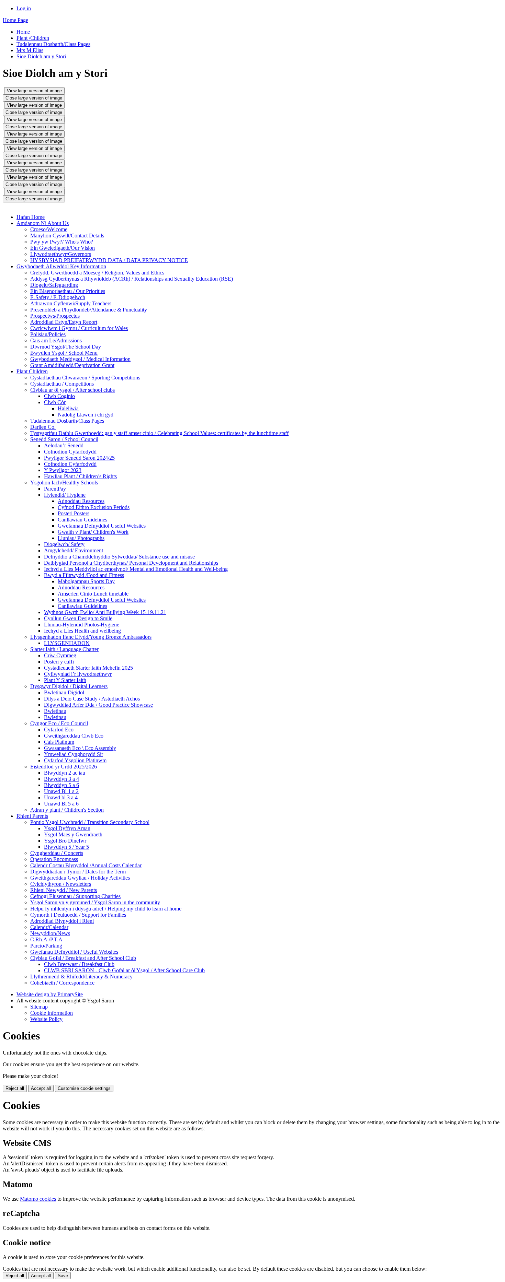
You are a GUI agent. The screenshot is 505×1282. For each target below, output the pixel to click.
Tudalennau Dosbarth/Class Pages (53, 44)
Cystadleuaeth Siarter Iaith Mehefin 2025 (88, 668)
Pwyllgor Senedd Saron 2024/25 (79, 458)
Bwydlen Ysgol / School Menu (64, 353)
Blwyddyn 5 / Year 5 (66, 847)
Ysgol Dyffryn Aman (67, 828)
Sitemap (39, 1007)
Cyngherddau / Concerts (56, 853)
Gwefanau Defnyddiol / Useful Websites (74, 952)
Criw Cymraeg (60, 655)
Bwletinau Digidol (64, 692)
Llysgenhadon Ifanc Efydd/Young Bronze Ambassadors (91, 637)
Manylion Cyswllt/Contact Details (67, 235)
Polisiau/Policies (48, 334)
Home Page (15, 20)
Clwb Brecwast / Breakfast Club (79, 964)
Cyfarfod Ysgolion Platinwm (75, 760)
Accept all (41, 1088)
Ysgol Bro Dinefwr (65, 841)
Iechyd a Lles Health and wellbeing (82, 631)
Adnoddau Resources (81, 501)
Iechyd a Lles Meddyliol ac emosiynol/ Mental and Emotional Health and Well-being (136, 569)
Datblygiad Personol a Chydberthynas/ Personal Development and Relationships (131, 563)
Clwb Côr (55, 402)
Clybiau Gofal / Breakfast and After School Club (83, 958)
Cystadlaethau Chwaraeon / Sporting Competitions (85, 377)
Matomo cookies (38, 1199)
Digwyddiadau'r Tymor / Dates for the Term (78, 871)
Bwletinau (55, 711)
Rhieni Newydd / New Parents (63, 890)
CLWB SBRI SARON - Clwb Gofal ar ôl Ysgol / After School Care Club (124, 970)
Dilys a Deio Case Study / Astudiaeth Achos (92, 699)
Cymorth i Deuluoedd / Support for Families (78, 915)
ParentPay (55, 489)
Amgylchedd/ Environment (73, 550)
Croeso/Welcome (48, 229)
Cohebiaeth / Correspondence (62, 983)
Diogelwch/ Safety (64, 544)
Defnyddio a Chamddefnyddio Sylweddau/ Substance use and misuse (119, 557)
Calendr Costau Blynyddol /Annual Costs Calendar (86, 865)
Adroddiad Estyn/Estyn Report (63, 322)
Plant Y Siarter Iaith (65, 680)
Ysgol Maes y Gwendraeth (73, 834)
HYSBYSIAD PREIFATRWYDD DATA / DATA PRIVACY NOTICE (109, 260)
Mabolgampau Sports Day (86, 581)
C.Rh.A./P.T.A (46, 939)
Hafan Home (30, 217)
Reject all (14, 1088)
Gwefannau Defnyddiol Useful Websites (102, 526)
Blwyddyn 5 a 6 (61, 785)
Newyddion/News (50, 933)
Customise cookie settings (84, 1088)
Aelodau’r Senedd (63, 445)
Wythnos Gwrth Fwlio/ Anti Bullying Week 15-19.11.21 (105, 612)
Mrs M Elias (29, 50)
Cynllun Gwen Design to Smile (78, 618)
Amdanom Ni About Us (42, 223)
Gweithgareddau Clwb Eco (73, 736)
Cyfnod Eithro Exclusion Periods (94, 507)
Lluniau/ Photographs (81, 538)
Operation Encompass (54, 859)
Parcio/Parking (46, 946)
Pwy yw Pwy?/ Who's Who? (61, 242)
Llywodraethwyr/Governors (60, 254)
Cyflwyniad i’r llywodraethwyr (78, 674)
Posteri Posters (73, 513)
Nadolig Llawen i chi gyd (85, 414)
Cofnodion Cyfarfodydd (70, 452)
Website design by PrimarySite (49, 994)
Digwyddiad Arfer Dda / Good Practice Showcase (98, 705)
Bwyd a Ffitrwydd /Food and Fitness (84, 575)
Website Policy (46, 1019)
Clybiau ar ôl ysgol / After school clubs (72, 390)
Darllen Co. (43, 427)
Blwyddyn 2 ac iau (64, 773)
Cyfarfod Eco (59, 729)
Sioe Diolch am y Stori (41, 56)
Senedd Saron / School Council (64, 439)
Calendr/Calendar (49, 927)
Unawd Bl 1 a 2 (61, 791)
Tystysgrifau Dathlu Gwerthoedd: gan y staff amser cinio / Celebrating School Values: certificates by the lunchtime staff (159, 433)
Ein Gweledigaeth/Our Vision (62, 248)
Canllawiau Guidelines (82, 519)
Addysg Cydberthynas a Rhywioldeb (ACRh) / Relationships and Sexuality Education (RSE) (131, 279)
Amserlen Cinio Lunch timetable (93, 594)
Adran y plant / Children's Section (67, 810)
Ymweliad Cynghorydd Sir (73, 754)
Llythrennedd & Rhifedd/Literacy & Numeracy (81, 976)
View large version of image (34, 90)
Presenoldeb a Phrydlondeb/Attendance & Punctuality (88, 310)
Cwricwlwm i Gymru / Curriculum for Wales (79, 328)
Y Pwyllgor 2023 (62, 470)
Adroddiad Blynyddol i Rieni (62, 921)
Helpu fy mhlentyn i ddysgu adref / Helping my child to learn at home (105, 908)
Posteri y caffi (59, 661)
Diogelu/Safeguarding (54, 285)
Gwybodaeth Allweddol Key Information (61, 266)
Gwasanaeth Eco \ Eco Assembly (80, 748)
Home (23, 32)
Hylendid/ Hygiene (65, 495)
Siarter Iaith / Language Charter (64, 649)
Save (63, 1275)
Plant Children (32, 371)
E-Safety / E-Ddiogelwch (57, 297)
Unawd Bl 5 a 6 (61, 804)
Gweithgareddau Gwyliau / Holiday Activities (80, 878)
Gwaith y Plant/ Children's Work (93, 532)
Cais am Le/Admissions (56, 340)
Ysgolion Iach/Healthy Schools (64, 482)
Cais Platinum (59, 742)
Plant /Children (32, 38)
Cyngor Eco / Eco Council (59, 723)
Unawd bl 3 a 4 (61, 797)
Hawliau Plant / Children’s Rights (80, 476)
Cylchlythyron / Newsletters (60, 884)
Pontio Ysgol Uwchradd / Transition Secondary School (89, 822)
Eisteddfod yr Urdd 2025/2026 (63, 766)
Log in (23, 8)
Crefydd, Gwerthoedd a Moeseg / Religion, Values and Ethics (97, 272)
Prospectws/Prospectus (55, 316)
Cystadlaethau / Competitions (62, 384)
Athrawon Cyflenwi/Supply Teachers (70, 303)
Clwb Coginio (59, 396)
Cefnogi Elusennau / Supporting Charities (75, 896)
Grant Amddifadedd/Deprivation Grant (72, 365)
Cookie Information (51, 1013)
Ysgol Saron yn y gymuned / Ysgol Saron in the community (95, 902)
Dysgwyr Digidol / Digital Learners (69, 686)
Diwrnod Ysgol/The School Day (65, 347)
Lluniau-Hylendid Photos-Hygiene (81, 624)
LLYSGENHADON (67, 643)
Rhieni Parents (32, 816)
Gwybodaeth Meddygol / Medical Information (80, 359)
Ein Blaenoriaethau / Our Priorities (67, 291)
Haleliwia (68, 408)
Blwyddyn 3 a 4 (61, 779)
